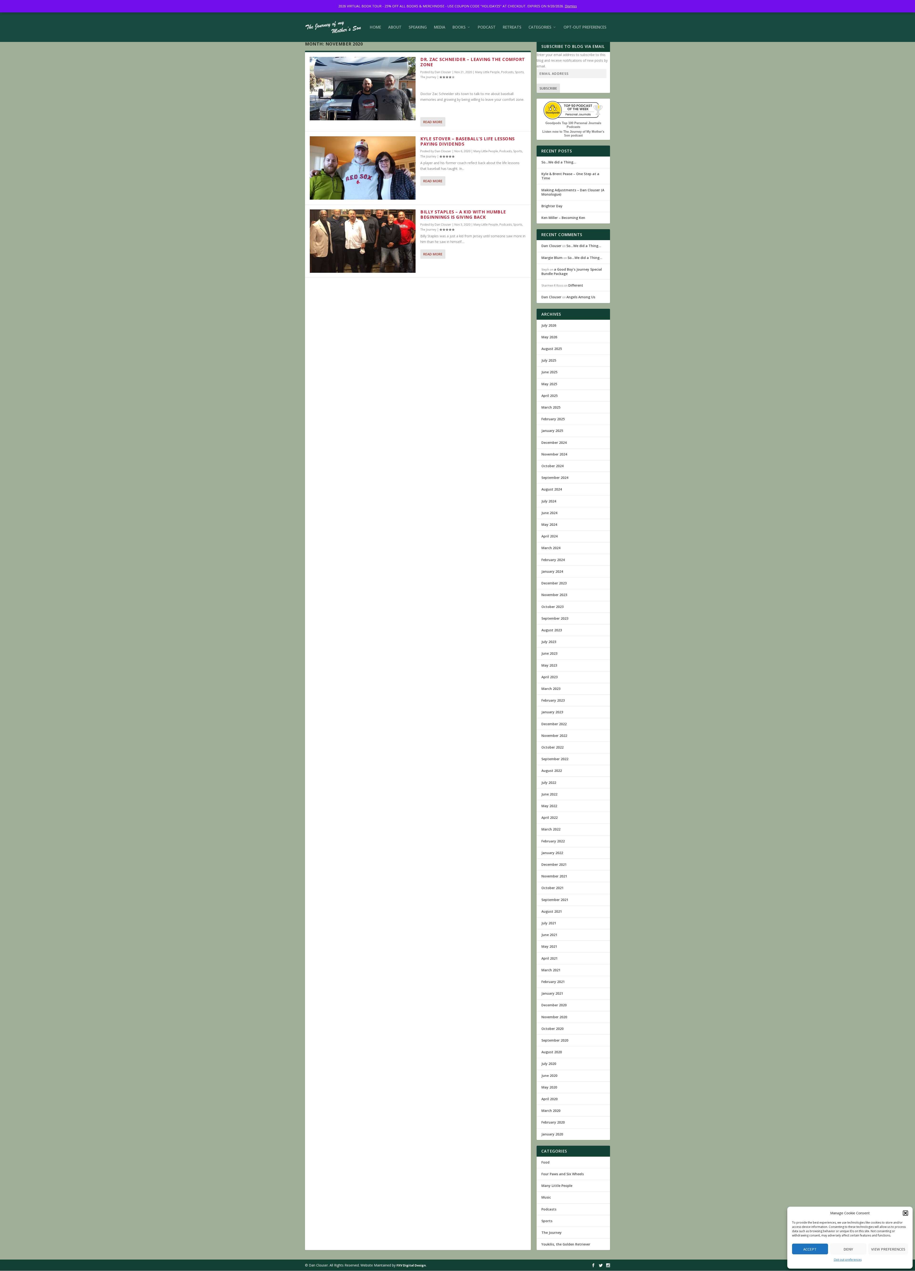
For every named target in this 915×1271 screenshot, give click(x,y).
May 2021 (549, 946)
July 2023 (548, 641)
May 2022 (549, 806)
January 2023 (552, 712)
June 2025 (549, 372)
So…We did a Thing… (558, 162)
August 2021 (551, 911)
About (395, 27)
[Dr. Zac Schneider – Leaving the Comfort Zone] (363, 88)
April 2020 (549, 1099)
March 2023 (550, 688)
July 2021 (548, 923)
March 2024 (550, 548)
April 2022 (549, 817)
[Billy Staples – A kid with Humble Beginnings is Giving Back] (363, 241)
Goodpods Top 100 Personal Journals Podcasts (573, 125)
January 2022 (552, 853)
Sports (519, 72)
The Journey (428, 77)
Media (439, 27)
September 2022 (554, 759)
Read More (432, 122)
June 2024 (549, 513)
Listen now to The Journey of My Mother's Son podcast (573, 133)
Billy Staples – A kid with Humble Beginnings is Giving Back (463, 214)
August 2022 (551, 770)
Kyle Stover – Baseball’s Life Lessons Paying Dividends (467, 141)
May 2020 (549, 1087)
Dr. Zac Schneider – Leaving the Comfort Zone (472, 61)
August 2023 (551, 630)
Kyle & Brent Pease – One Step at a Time (570, 176)
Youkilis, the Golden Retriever (565, 1244)
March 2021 (550, 970)
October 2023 (552, 606)
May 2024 (549, 524)
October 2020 (552, 1028)
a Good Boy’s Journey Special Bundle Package (571, 271)
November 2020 (554, 1017)
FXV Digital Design (411, 1265)
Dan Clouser (443, 72)
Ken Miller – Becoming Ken (563, 217)
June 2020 (549, 1075)
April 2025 (549, 395)
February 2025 (553, 419)
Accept (810, 1249)
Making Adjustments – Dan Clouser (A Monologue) (572, 192)
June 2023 (549, 653)
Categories (540, 27)
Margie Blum (552, 257)
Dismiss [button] (571, 6)
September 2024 (554, 477)
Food (545, 1162)
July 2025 (548, 360)
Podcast (487, 27)
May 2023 (549, 665)
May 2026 (549, 337)
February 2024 (553, 559)
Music (546, 1197)
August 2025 (551, 348)
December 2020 (554, 1005)
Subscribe (548, 88)
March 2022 (550, 829)
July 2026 (548, 325)
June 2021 (549, 934)
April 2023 (549, 677)
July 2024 (548, 501)
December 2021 (554, 864)
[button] (905, 1213)
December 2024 (554, 442)
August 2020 (551, 1052)
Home (375, 27)
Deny (848, 1249)
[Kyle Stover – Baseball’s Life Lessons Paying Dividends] (363, 168)
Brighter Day (552, 206)
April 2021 (549, 958)
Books (459, 27)
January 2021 (552, 993)
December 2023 (554, 583)
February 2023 (553, 700)
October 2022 (552, 747)
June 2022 (549, 794)
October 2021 (552, 888)
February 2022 (553, 841)
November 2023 (554, 594)
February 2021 (553, 981)
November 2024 (554, 454)
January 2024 (552, 571)
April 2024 (549, 536)
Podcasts (507, 72)
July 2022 (548, 782)
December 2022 (554, 724)
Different (575, 285)
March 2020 (550, 1110)
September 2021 (554, 899)
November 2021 (554, 876)
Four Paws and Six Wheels (562, 1174)
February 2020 (553, 1122)
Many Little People (487, 72)
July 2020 (548, 1063)
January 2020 (552, 1134)
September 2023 (554, 618)
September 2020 (554, 1040)
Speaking (418, 27)
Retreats (512, 27)
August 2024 (551, 489)
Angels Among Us (580, 297)
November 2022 (554, 735)
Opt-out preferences (848, 1260)
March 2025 (550, 407)
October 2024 (552, 466)
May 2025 (549, 384)
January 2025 (552, 430)
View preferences (888, 1249)
